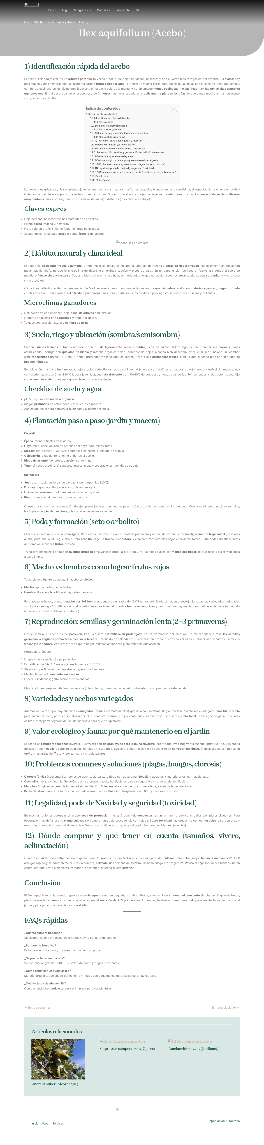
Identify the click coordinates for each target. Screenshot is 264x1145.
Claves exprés (106, 122)
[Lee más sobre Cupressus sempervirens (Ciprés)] (123, 1041)
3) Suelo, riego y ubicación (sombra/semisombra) (121, 133)
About (45, 1123)
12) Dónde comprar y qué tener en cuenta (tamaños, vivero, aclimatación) (135, 172)
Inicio (51, 10)
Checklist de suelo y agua (112, 137)
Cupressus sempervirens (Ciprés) (127, 1049)
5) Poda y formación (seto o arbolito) (114, 144)
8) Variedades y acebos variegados (113, 156)
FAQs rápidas (103, 180)
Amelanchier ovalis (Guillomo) (193, 1049)
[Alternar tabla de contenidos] (172, 109)
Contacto (103, 10)
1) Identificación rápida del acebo (112, 118)
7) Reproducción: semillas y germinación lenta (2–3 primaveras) (129, 152)
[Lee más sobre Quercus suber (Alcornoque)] (58, 1059)
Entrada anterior (37, 1007)
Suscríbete (122, 10)
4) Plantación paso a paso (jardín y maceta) (118, 140)
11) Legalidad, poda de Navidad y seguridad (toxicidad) (125, 168)
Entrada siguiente (225, 1007)
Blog (64, 10)
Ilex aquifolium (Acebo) (102, 114)
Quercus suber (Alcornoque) (54, 1084)
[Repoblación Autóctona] (31, 10)
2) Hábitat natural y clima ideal (110, 125)
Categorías (80, 10)
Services (58, 1123)
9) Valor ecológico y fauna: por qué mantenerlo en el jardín (126, 160)
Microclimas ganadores (110, 129)
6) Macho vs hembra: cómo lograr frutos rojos (119, 148)
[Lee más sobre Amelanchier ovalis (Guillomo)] (190, 1041)
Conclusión (101, 176)
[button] (89, 10)
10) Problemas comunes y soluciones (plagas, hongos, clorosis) (130, 164)
